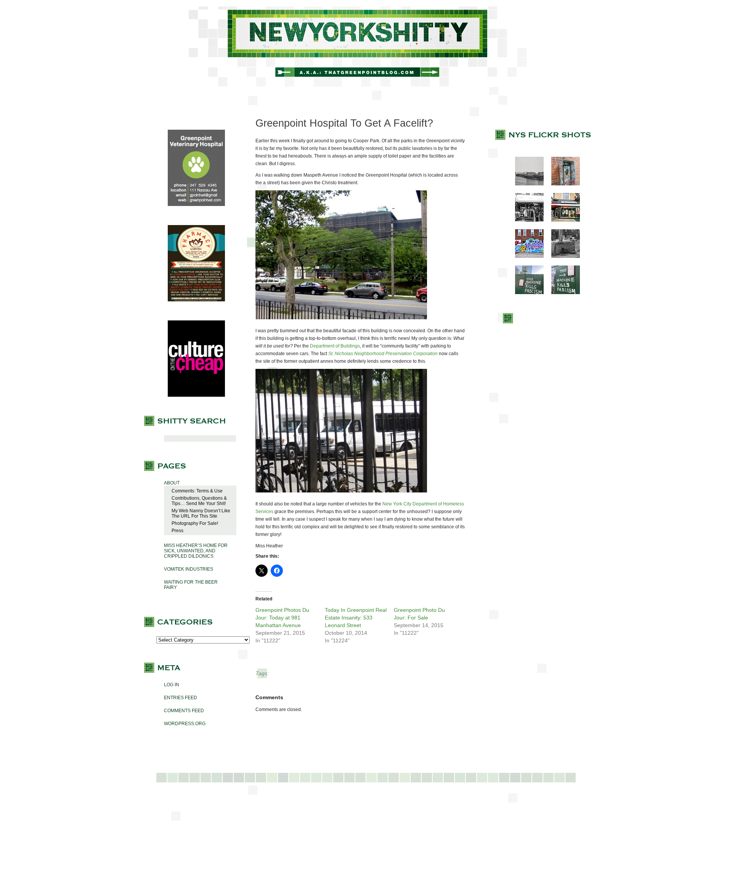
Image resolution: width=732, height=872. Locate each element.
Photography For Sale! (195, 523)
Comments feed (184, 710)
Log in (171, 684)
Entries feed (180, 697)
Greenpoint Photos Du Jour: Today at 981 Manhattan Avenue (282, 617)
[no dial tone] (562, 184)
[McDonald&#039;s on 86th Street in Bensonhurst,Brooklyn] (562, 220)
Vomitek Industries (188, 569)
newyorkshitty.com (366, 46)
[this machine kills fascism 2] (562, 292)
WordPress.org (184, 723)
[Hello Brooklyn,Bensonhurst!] (525, 256)
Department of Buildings (335, 346)
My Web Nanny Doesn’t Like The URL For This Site (201, 513)
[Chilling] (562, 256)
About (172, 483)
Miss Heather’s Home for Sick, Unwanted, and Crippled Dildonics (196, 551)
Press (177, 530)
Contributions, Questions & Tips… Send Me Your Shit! (199, 501)
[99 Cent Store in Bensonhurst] (525, 220)
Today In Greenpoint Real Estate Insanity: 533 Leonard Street (356, 617)
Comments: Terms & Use (197, 491)
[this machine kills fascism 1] (525, 292)
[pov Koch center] (525, 184)
